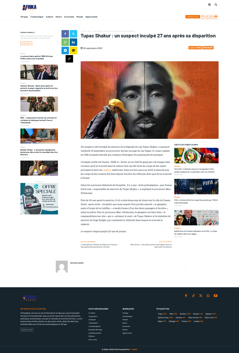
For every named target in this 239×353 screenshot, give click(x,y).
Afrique (23, 83)
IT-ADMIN (133, 349)
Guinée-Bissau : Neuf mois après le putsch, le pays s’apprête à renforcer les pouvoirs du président (39, 88)
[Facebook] (202, 16)
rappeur (107, 169)
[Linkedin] (73, 42)
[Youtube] (215, 16)
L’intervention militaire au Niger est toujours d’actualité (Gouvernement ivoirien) (99, 245)
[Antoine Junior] (62, 267)
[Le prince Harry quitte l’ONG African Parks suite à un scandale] (39, 72)
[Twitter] (73, 34)
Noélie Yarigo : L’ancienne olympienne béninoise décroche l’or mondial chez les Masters (39, 152)
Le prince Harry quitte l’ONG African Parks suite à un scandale (36, 57)
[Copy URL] (69, 59)
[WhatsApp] (211, 16)
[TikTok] (207, 16)
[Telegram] (65, 50)
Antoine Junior (77, 263)
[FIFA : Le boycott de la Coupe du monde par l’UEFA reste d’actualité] (196, 186)
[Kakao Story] (73, 50)
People (22, 53)
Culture (89, 31)
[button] (216, 4)
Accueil (83, 31)
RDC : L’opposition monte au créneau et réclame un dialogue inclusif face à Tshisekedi (38, 120)
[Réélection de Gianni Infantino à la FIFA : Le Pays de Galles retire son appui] (196, 217)
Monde (208, 47)
